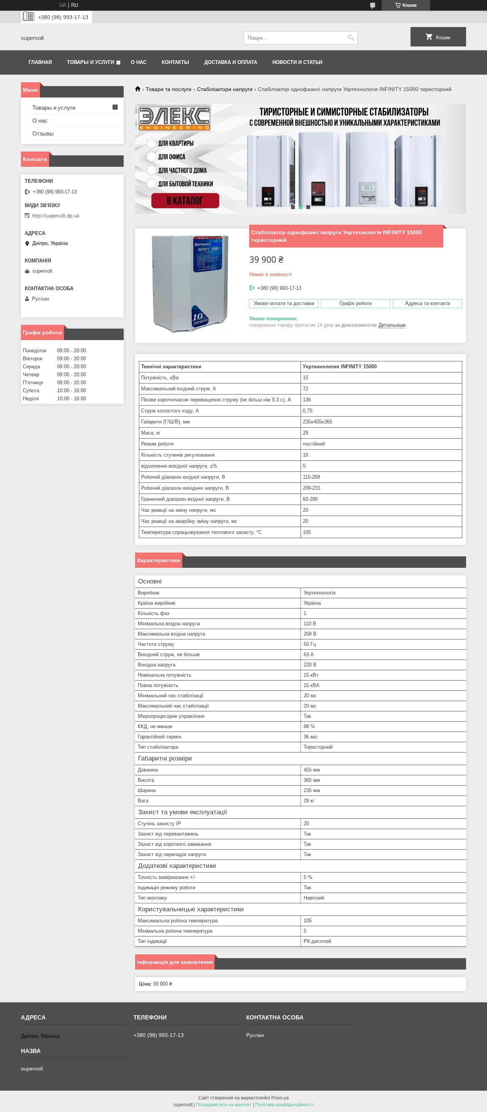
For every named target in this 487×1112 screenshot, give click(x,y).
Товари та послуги (168, 89)
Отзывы (43, 133)
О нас (138, 62)
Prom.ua (280, 1098)
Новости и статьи (297, 62)
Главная (40, 62)
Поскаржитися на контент (224, 1104)
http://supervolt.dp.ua (55, 216)
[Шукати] (351, 38)
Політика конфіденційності (284, 1104)
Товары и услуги (90, 62)
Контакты (175, 62)
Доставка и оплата (230, 62)
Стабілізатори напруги (225, 89)
